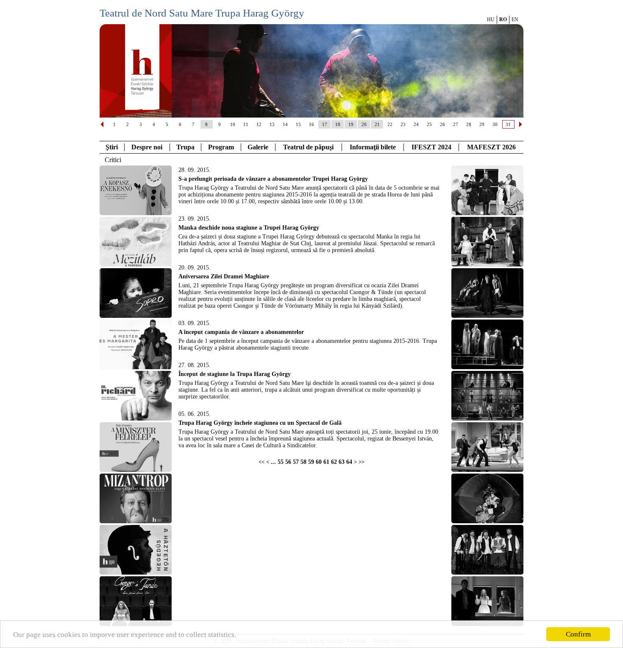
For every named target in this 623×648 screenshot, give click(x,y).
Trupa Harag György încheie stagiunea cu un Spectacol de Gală (260, 423)
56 (288, 462)
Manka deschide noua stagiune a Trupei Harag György (248, 227)
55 (281, 462)
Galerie (258, 147)
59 (311, 462)
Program (221, 147)
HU (491, 19)
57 (296, 462)
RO (503, 19)
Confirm (578, 634)
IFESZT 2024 (431, 147)
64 (349, 462)
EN (515, 19)
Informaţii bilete (373, 147)
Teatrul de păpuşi (308, 147)
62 (334, 462)
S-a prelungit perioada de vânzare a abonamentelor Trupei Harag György (273, 179)
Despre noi (146, 147)
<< (261, 462)
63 (342, 462)
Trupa (185, 147)
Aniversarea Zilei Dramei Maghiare (223, 276)
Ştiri (112, 147)
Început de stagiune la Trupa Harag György (234, 374)
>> (361, 462)
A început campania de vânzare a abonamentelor (241, 332)
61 (326, 462)
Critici (113, 159)
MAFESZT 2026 (491, 147)
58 (303, 462)
